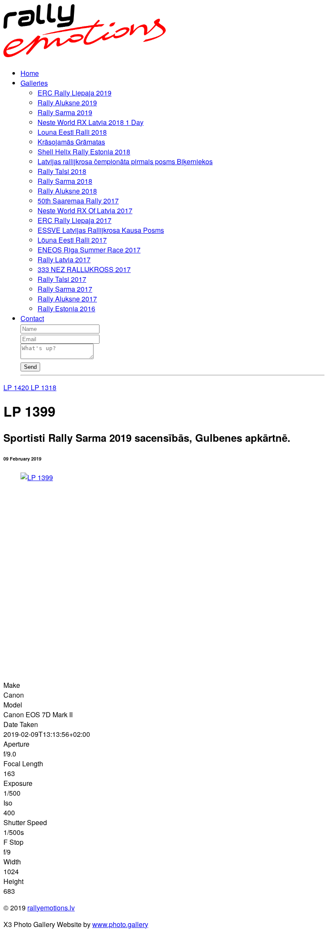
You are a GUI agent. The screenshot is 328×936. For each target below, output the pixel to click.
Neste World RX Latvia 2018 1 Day (91, 122)
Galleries (34, 83)
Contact (32, 318)
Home (29, 73)
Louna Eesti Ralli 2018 (72, 132)
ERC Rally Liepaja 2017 (74, 220)
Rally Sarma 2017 (65, 289)
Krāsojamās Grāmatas (71, 142)
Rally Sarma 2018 (65, 181)
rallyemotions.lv (51, 908)
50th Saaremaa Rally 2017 (78, 201)
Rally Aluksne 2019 (67, 102)
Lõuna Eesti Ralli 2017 (72, 240)
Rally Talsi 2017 (62, 279)
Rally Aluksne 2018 (67, 191)
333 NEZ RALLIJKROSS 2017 (84, 269)
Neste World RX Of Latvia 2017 (85, 210)
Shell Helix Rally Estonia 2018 (84, 151)
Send (30, 367)
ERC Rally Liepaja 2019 (74, 93)
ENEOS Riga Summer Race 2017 (89, 250)
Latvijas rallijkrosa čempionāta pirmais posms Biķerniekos (125, 161)
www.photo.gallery (120, 924)
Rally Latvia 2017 (64, 259)
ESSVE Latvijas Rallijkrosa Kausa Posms (101, 230)
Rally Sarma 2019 (65, 112)
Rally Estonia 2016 (66, 308)
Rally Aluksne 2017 (67, 299)
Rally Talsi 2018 (62, 171)
